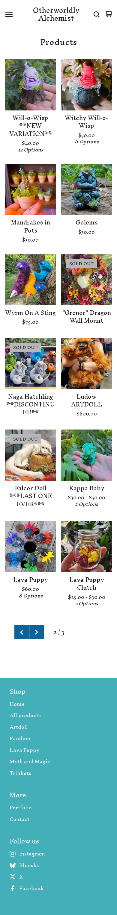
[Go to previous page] (21, 632)
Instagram (32, 853)
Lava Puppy (24, 750)
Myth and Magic (30, 761)
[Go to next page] (36, 632)
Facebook (31, 888)
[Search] (96, 14)
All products (25, 715)
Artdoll (19, 727)
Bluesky (29, 865)
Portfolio (21, 807)
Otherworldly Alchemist (56, 14)
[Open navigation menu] (9, 14)
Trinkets (20, 773)
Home (17, 704)
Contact (19, 819)
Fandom (20, 738)
